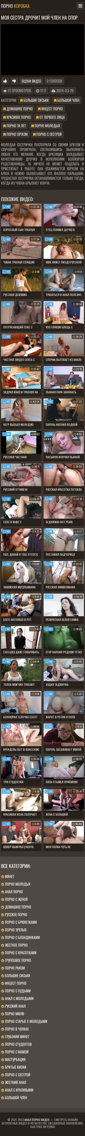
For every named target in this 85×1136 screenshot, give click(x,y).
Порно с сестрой (49, 134)
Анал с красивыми (18, 1090)
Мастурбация (15, 1059)
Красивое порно (18, 117)
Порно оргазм (17, 134)
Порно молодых (47, 125)
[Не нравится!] (14, 81)
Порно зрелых (15, 929)
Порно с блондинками (22, 937)
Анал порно (13, 891)
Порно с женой (16, 899)
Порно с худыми (17, 990)
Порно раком (14, 968)
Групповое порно (17, 960)
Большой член (67, 100)
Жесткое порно (16, 945)
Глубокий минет (16, 1036)
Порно (15, 6)
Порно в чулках (16, 1029)
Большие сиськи (36, 100)
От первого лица (52, 117)
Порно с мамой (16, 1051)
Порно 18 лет (16, 125)
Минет (9, 876)
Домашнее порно (19, 108)
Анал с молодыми (19, 998)
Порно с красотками (20, 952)
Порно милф (14, 1013)
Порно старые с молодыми (25, 1021)
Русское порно (15, 914)
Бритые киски (15, 1067)
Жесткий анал (15, 1082)
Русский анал (15, 1006)
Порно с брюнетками (20, 922)
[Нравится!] (5, 81)
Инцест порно (52, 108)
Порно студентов (18, 1044)
